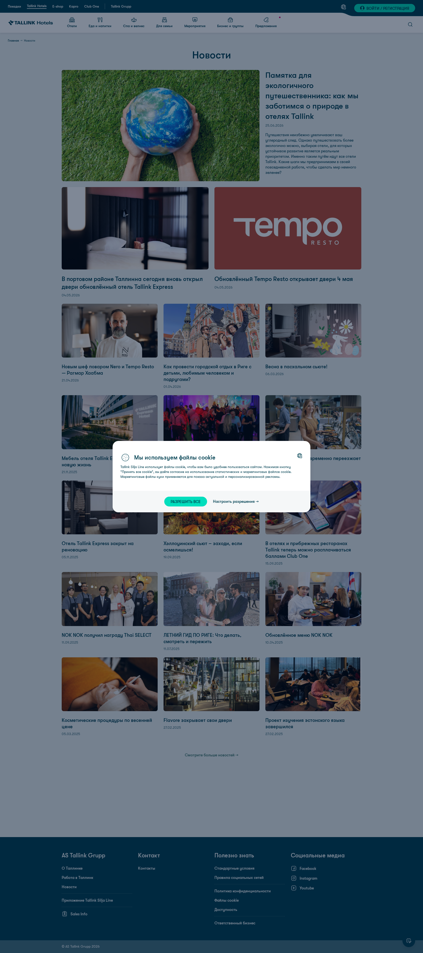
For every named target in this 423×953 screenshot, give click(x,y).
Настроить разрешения (234, 501)
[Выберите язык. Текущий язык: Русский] (300, 456)
